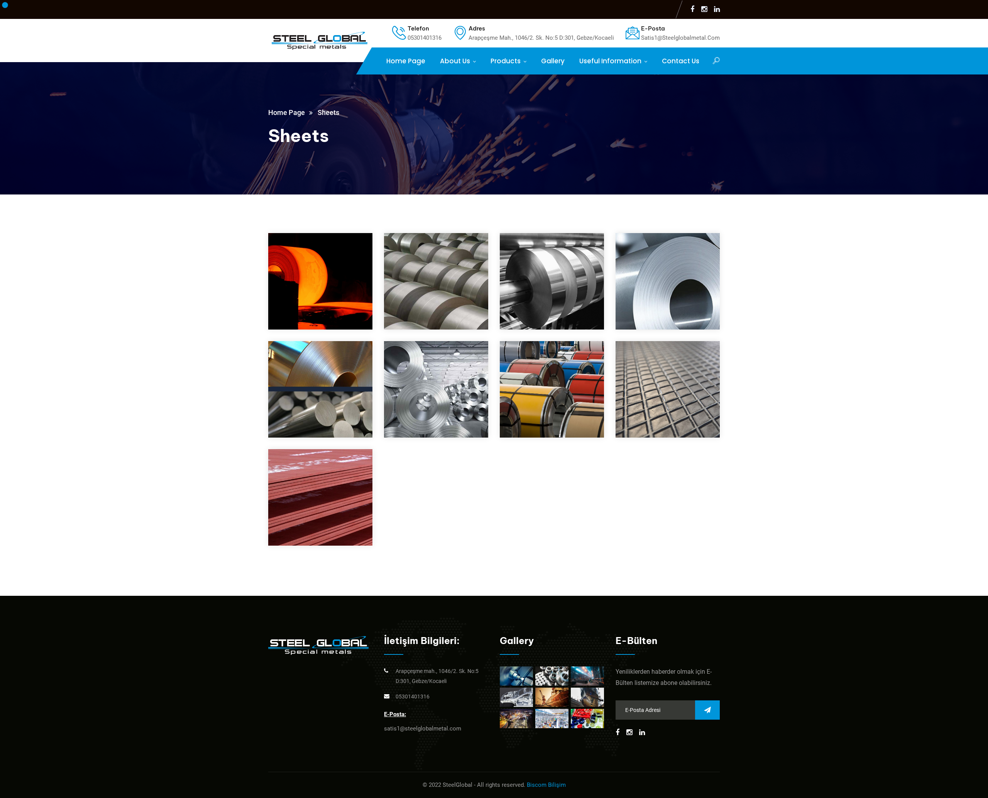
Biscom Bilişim (546, 784)
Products (506, 61)
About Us (455, 61)
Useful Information (610, 61)
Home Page (405, 61)
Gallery (553, 61)
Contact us (680, 61)
